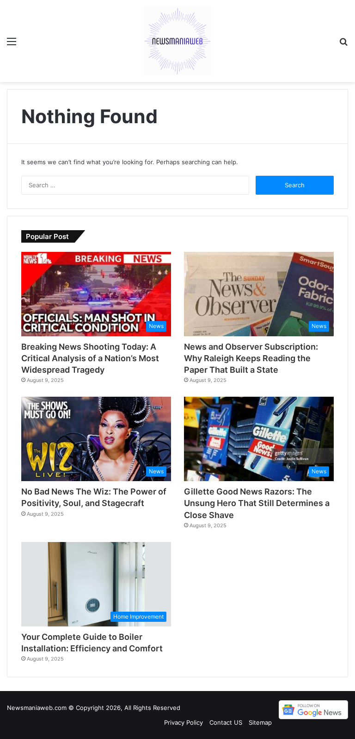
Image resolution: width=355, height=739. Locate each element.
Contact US (225, 722)
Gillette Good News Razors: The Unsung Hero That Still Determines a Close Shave (257, 503)
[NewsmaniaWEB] (177, 41)
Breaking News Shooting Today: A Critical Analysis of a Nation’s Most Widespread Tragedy (90, 358)
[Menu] (11, 44)
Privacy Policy (183, 722)
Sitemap (260, 722)
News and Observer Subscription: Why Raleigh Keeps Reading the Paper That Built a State (251, 358)
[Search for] (343, 44)
